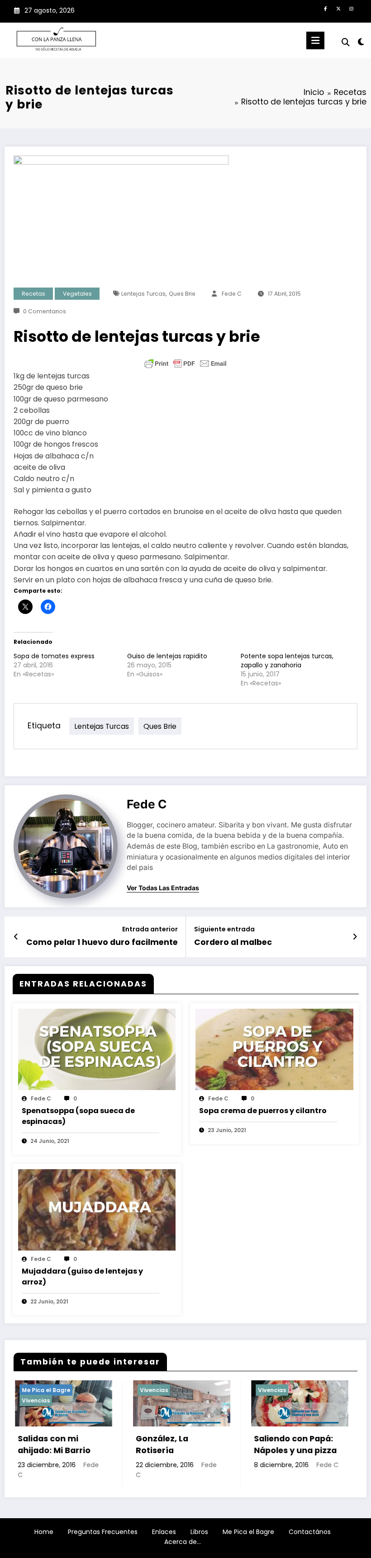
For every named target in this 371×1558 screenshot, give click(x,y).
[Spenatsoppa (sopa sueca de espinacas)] (97, 1048)
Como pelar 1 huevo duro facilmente (102, 942)
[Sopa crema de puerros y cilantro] (274, 1048)
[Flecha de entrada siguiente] (354, 936)
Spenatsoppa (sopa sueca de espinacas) (78, 1116)
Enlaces (164, 1531)
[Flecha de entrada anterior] (16, 936)
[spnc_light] (361, 42)
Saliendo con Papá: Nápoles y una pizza (231, 1444)
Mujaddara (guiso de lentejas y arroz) (82, 1276)
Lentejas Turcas (143, 293)
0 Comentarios (44, 311)
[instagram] (351, 9)
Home (43, 1531)
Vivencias (90, 1390)
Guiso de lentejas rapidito (167, 656)
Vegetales (77, 293)
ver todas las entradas (163, 888)
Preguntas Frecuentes (103, 1531)
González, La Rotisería (98, 1444)
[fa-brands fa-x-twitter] (338, 9)
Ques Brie (182, 293)
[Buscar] (345, 42)
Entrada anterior (150, 929)
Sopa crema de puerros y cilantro (263, 1110)
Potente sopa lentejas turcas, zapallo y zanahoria (287, 661)
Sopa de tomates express (54, 656)
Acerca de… (182, 1541)
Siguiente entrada (224, 929)
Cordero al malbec (233, 942)
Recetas (33, 293)
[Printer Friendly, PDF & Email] (185, 363)
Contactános (310, 1531)
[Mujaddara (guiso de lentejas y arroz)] (97, 1209)
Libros (199, 1531)
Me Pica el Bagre (248, 1531)
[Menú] (315, 40)
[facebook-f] (325, 9)
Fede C (232, 293)
